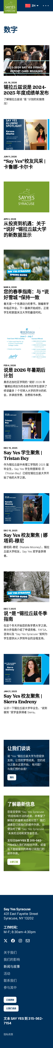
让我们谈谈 (11, 1008)
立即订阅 (14, 862)
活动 (7, 973)
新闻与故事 (12, 966)
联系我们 (10, 980)
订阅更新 (10, 1000)
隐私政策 (8, 1034)
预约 (12, 777)
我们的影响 (12, 959)
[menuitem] (31, 5)
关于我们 (10, 952)
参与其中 (10, 987)
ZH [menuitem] (33, 5)
